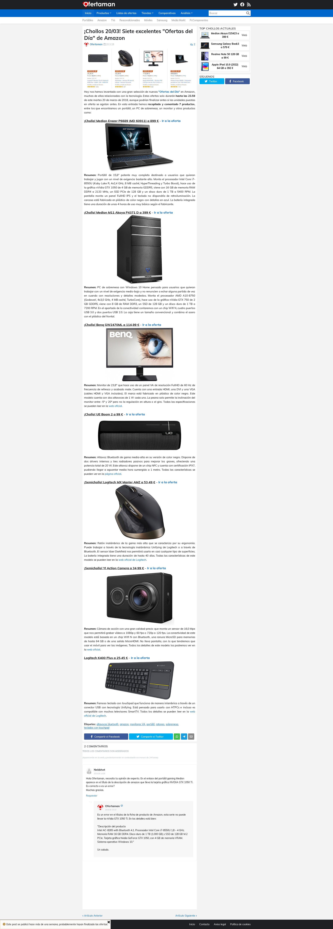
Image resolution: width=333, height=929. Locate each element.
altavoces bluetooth (107, 724)
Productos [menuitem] (103, 13)
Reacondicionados (129, 20)
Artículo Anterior (93, 915)
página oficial (113, 473)
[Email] (191, 736)
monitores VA (137, 724)
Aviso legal (220, 924)
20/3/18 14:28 (99, 773)
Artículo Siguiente (185, 915)
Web (244, 35)
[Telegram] (184, 736)
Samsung (162, 20)
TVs (113, 20)
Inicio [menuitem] (88, 13)
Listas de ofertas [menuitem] (126, 13)
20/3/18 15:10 (110, 810)
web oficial (115, 406)
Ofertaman (112, 806)
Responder (91, 795)
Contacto (204, 924)
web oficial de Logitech (132, 559)
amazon (124, 724)
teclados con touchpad (96, 728)
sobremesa (172, 724)
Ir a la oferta (171, 121)
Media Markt (178, 20)
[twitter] (235, 4)
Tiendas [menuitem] (146, 13)
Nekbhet (99, 769)
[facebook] (242, 4)
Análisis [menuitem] (185, 13)
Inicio (192, 924)
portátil (151, 724)
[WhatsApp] (177, 736)
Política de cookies (240, 924)
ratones (160, 724)
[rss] (249, 4)
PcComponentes (199, 20)
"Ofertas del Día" (169, 91)
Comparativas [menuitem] (167, 13)
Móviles (148, 20)
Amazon (102, 20)
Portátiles (87, 20)
